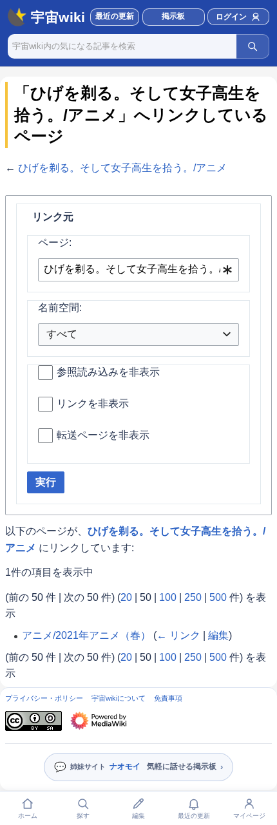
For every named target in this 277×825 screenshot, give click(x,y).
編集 (218, 635)
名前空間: (60, 307)
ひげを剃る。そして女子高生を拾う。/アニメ (122, 167)
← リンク (178, 635)
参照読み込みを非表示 (108, 371)
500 (218, 597)
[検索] (252, 46)
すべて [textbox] (61, 333)
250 (193, 597)
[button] (173, 17)
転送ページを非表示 (103, 435)
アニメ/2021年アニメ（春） (86, 635)
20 (126, 597)
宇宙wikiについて (118, 698)
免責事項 (168, 698)
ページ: (55, 242)
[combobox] (138, 270)
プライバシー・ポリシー (44, 698)
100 (168, 597)
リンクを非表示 (93, 403)
